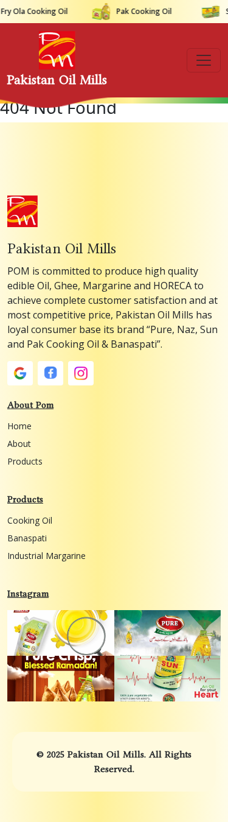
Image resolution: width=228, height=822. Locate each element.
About (19, 443)
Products (25, 461)
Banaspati (27, 538)
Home (19, 426)
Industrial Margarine (46, 555)
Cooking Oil (29, 520)
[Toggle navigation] (204, 60)
